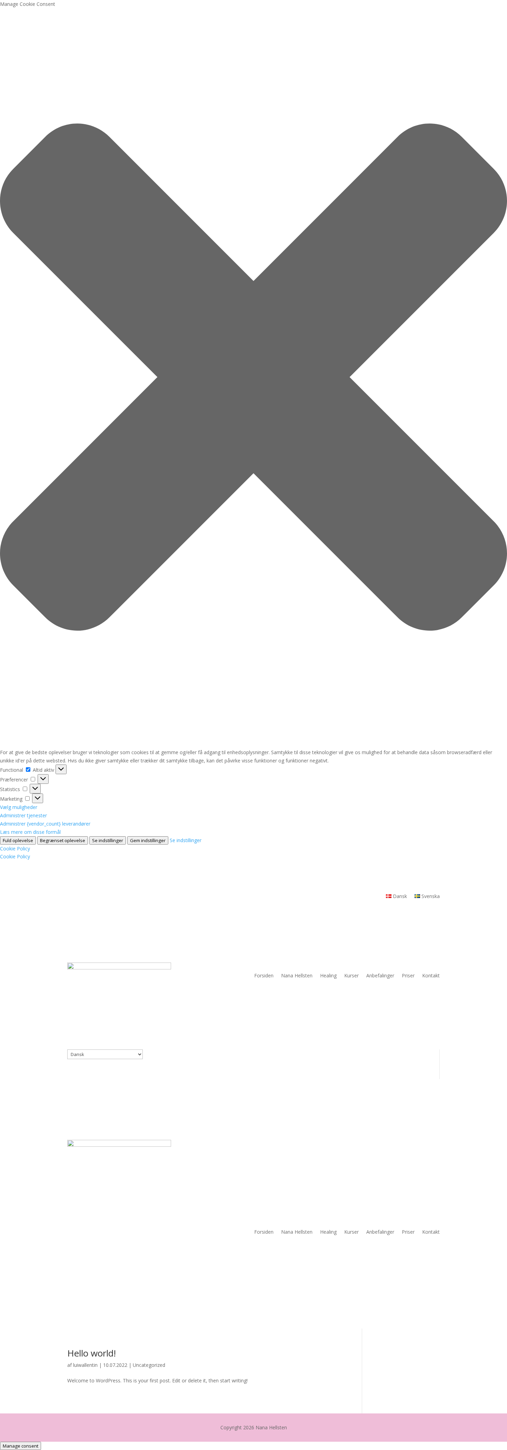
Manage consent (20, 1446)
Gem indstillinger (148, 840)
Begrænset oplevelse (62, 840)
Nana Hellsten (296, 975)
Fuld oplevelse (18, 840)
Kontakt (431, 975)
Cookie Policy (15, 848)
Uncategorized (149, 1365)
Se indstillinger (107, 840)
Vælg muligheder (18, 807)
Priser (408, 975)
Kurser (351, 975)
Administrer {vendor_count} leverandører (45, 823)
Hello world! (91, 1353)
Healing (328, 975)
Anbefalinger (380, 975)
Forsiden (264, 975)
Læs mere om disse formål (30, 832)
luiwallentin (85, 1365)
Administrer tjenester (23, 815)
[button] (253, 378)
